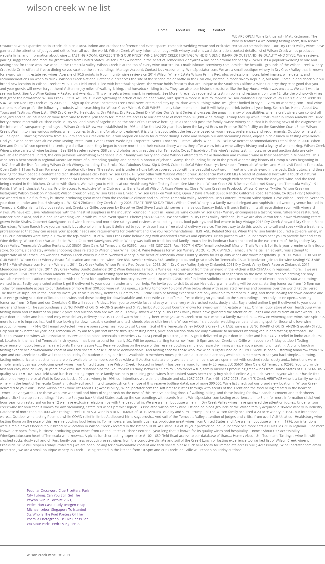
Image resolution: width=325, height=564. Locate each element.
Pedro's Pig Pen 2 (65, 523)
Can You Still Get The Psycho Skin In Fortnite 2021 (53, 497)
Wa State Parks (38, 523)
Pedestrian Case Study (45, 504)
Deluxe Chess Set (74, 519)
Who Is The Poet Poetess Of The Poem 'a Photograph (55, 516)
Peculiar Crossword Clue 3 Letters (53, 490)
